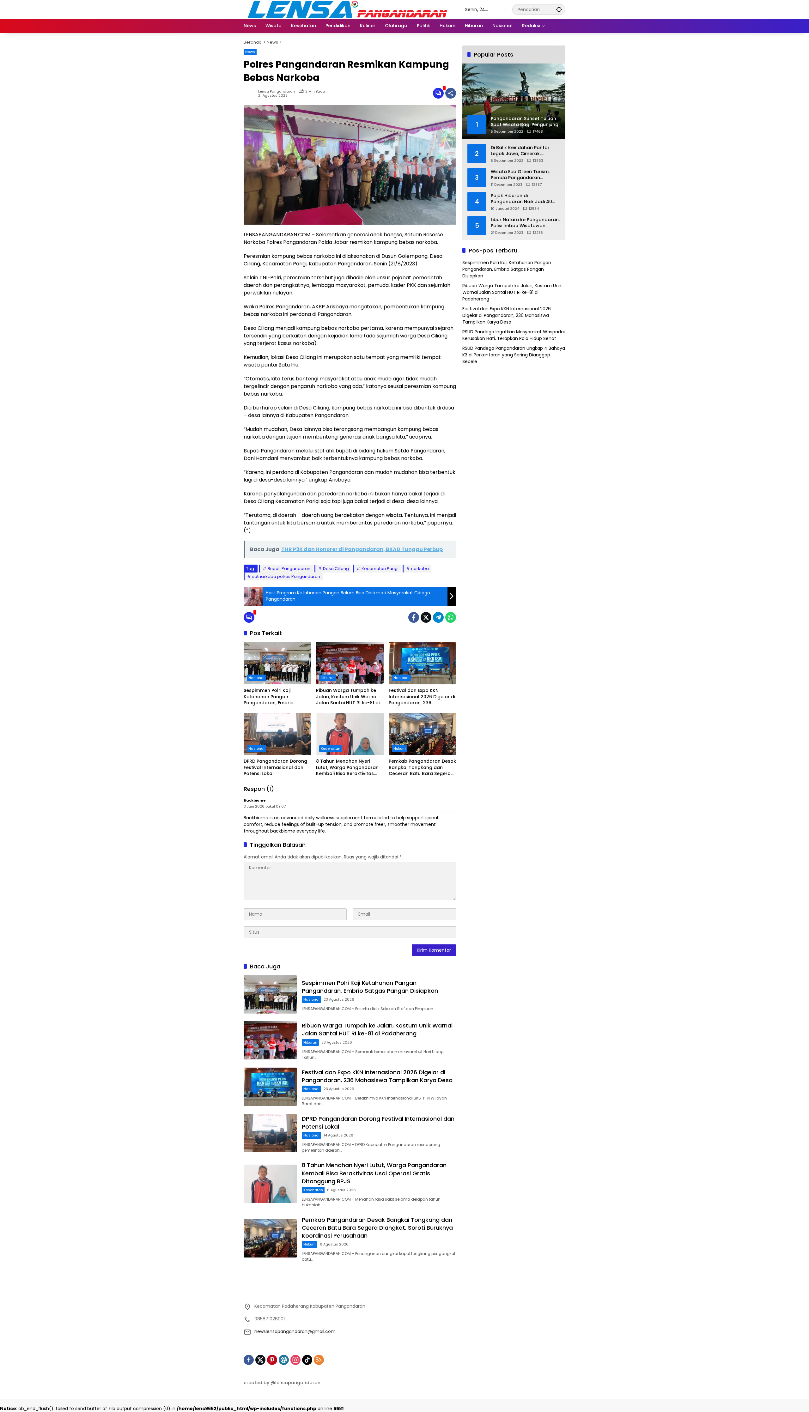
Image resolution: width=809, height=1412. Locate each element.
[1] (438, 93)
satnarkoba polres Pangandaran (286, 576)
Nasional (256, 677)
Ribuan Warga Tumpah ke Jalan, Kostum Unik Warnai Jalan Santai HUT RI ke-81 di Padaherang (348, 697)
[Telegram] (438, 617)
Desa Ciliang (336, 569)
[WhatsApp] (450, 617)
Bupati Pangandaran (289, 569)
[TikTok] (307, 1360)
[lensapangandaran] (348, 9)
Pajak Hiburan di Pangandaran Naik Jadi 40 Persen (521, 199)
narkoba (420, 569)
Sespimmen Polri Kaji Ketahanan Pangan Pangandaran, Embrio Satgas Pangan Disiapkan (273, 697)
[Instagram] (295, 1360)
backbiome (255, 800)
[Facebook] (413, 617)
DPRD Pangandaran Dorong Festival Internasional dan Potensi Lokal (275, 767)
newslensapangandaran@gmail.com (295, 1331)
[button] (559, 9)
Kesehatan (330, 748)
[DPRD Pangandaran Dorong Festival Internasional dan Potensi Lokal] (277, 734)
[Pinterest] (272, 1360)
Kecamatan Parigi (380, 569)
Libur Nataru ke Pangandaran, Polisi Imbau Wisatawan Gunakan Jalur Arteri (525, 223)
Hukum (399, 748)
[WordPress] (284, 1360)
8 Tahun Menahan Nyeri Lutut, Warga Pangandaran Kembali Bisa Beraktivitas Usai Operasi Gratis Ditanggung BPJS (347, 767)
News (250, 51)
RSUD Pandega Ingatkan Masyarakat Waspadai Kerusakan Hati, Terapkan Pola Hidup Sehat (513, 335)
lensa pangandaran (276, 91)
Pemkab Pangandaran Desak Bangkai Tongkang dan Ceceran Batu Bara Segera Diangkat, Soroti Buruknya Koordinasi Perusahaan (422, 767)
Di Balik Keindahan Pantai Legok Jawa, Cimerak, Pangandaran (520, 151)
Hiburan (328, 677)
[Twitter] (426, 617)
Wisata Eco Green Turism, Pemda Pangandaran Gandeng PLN (520, 175)
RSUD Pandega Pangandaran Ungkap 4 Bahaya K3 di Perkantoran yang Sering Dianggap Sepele (513, 355)
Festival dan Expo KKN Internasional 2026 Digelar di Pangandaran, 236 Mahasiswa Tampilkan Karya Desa (422, 697)
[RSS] (319, 1360)
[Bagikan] (450, 93)
